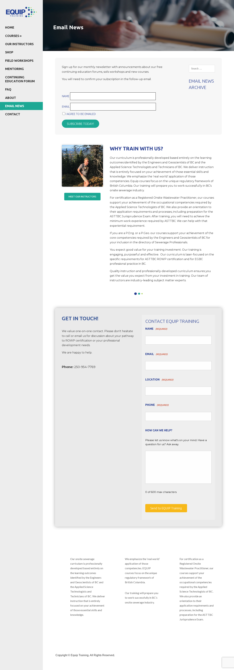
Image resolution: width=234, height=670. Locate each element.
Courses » (13, 35)
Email (66, 106)
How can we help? (158, 430)
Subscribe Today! (80, 123)
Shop (9, 52)
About (10, 97)
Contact (12, 114)
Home (9, 27)
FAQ (8, 89)
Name (66, 96)
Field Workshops (19, 60)
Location (159, 379)
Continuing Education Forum (20, 79)
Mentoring (14, 68)
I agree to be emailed (81, 113)
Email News (14, 106)
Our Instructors (19, 44)
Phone (157, 404)
